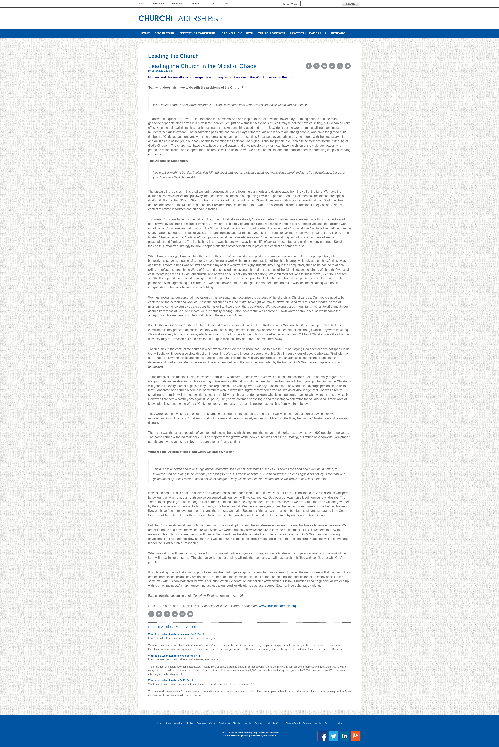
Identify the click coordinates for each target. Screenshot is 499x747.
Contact (195, 3)
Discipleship (164, 33)
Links (225, 3)
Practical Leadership (308, 33)
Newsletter (158, 3)
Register (190, 723)
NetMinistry (270, 735)
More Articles (186, 627)
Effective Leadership (197, 33)
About (141, 3)
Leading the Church (236, 33)
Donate (211, 3)
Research (339, 33)
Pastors (258, 723)
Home (145, 33)
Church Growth (271, 33)
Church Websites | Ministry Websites (242, 735)
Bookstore (177, 3)
